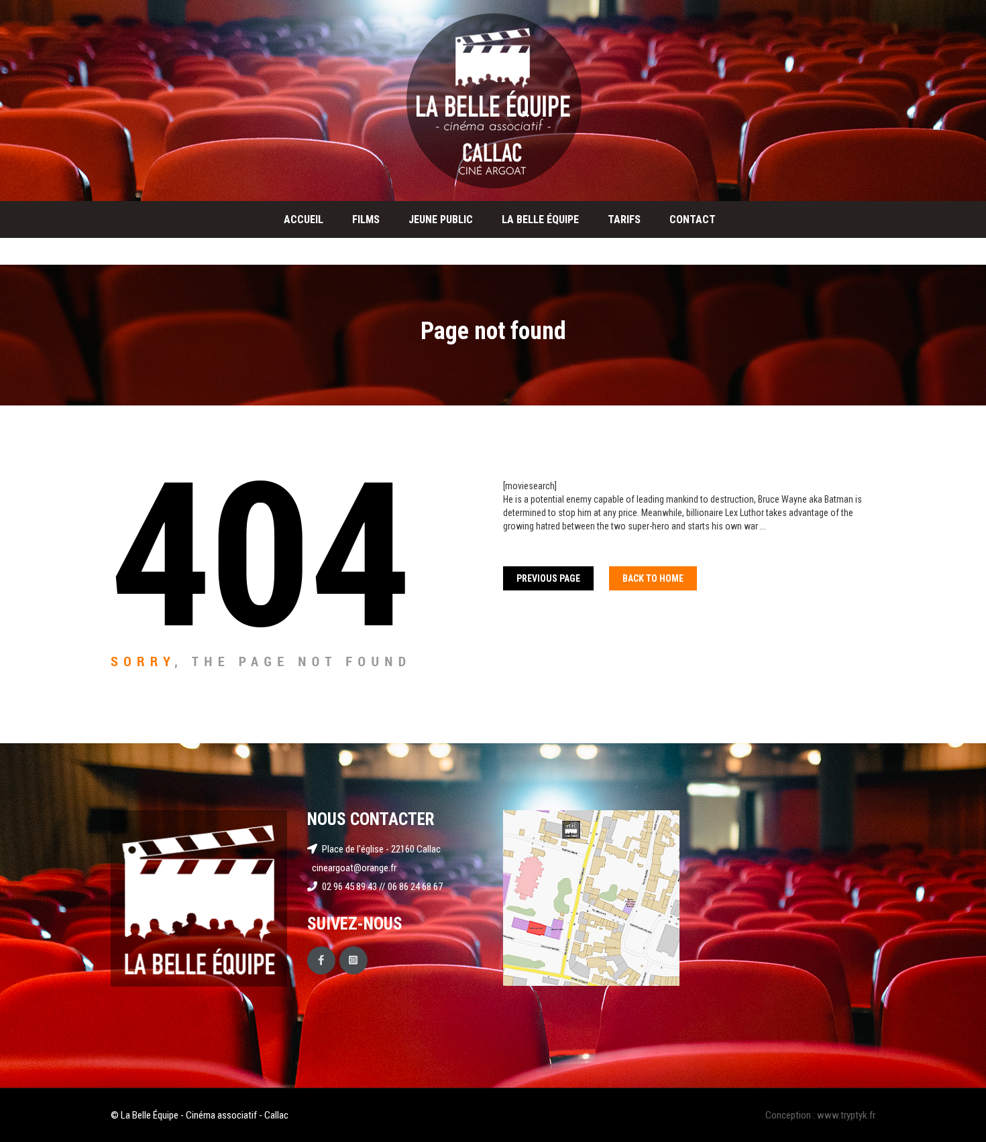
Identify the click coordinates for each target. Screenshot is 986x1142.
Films (366, 219)
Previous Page (548, 578)
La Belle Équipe (540, 219)
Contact (692, 219)
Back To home (652, 578)
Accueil (303, 219)
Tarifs (624, 219)
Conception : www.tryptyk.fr (820, 1115)
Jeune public (440, 219)
